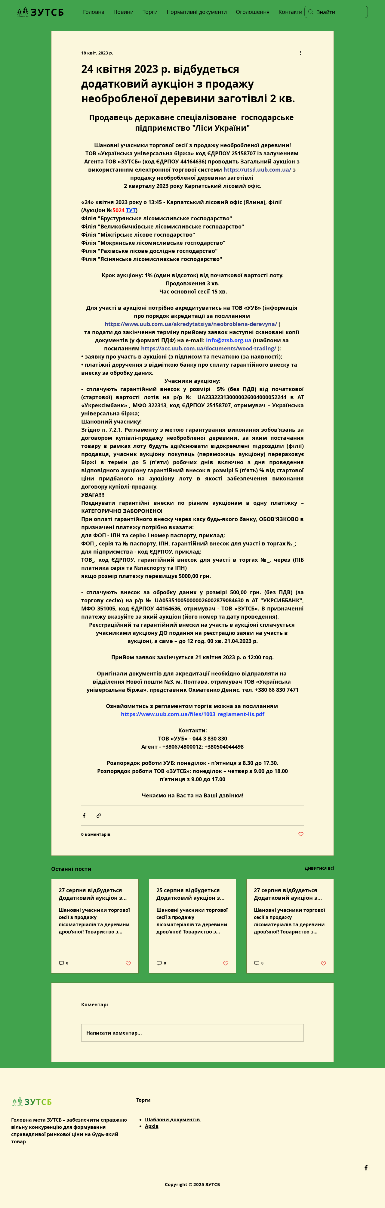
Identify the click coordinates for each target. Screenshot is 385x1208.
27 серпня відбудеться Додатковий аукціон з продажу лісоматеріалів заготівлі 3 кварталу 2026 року (95, 894)
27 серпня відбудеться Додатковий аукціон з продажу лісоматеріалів (288, 894)
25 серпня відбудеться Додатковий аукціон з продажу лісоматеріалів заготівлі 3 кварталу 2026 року (192, 894)
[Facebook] (366, 1167)
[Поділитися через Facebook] (84, 815)
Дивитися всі (319, 868)
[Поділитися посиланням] (99, 815)
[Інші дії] (300, 52)
